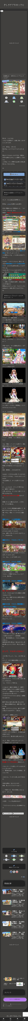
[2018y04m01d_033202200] (14, 419)
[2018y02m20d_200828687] (14, 433)
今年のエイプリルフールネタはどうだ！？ (13, 184)
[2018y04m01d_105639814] (14, 356)
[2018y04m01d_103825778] (14, 276)
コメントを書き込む (14, 999)
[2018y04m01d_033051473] (14, 309)
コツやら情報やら (8, 813)
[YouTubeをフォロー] (17, 871)
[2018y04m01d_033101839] (14, 330)
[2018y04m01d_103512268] (14, 223)
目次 (13, 174)
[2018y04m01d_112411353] (14, 751)
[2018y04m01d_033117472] (14, 375)
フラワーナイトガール (18, 813)
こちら (9, 204)
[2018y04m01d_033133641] (14, 394)
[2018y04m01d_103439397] (14, 242)
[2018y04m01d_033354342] (14, 454)
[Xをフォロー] (14, 871)
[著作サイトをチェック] (11, 871)
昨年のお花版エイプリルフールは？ (14, 179)
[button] (21, 101)
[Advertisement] (14, 26)
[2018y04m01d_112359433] (14, 723)
